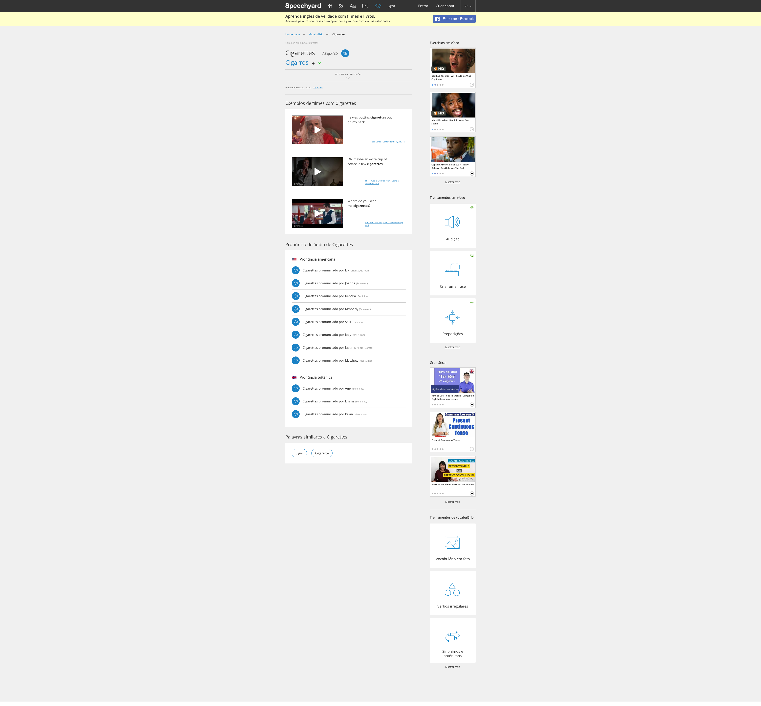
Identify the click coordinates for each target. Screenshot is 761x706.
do (360, 201)
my (354, 122)
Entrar (423, 6)
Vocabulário (316, 34)
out (389, 117)
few (363, 164)
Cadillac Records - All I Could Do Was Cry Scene (451, 77)
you (366, 201)
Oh (350, 159)
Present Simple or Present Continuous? (452, 484)
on (350, 122)
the (350, 205)
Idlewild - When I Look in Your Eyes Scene (450, 122)
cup (380, 159)
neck (361, 122)
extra (373, 159)
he (349, 117)
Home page (292, 34)
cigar (299, 453)
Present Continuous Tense (445, 440)
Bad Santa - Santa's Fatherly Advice (388, 141)
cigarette (318, 87)
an (366, 159)
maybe (359, 159)
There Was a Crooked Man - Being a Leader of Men (382, 182)
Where (353, 201)
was (355, 117)
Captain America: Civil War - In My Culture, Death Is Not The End (449, 166)
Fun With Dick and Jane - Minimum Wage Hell (384, 224)
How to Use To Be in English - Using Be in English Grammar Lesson (452, 397)
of (385, 159)
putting (364, 117)
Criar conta (445, 6)
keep (373, 201)
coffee (352, 164)
